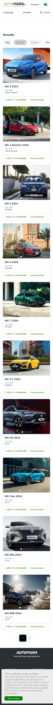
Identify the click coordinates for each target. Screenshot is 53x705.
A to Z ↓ (20, 42)
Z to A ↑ (35, 42)
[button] (20, 81)
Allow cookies (13, 698)
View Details (37, 100)
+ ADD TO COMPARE (15, 100)
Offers (27, 12)
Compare (8, 12)
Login (47, 12)
